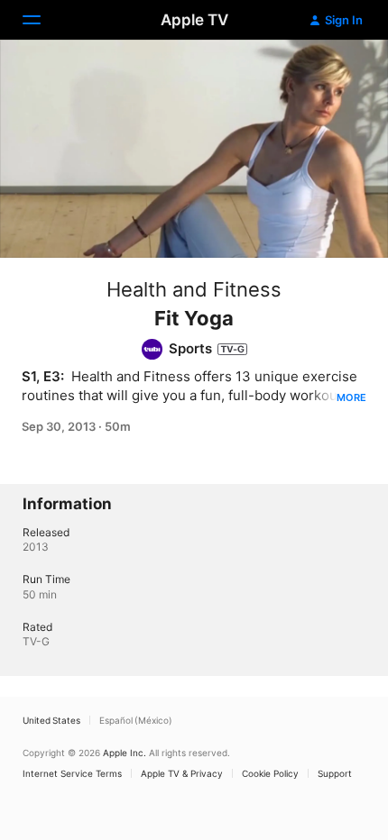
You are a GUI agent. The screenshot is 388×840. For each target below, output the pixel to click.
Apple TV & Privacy (182, 773)
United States (51, 720)
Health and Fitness (194, 289)
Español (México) (135, 720)
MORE (351, 397)
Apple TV (194, 20)
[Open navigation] (42, 20)
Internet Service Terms (72, 773)
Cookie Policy (270, 773)
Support (335, 773)
